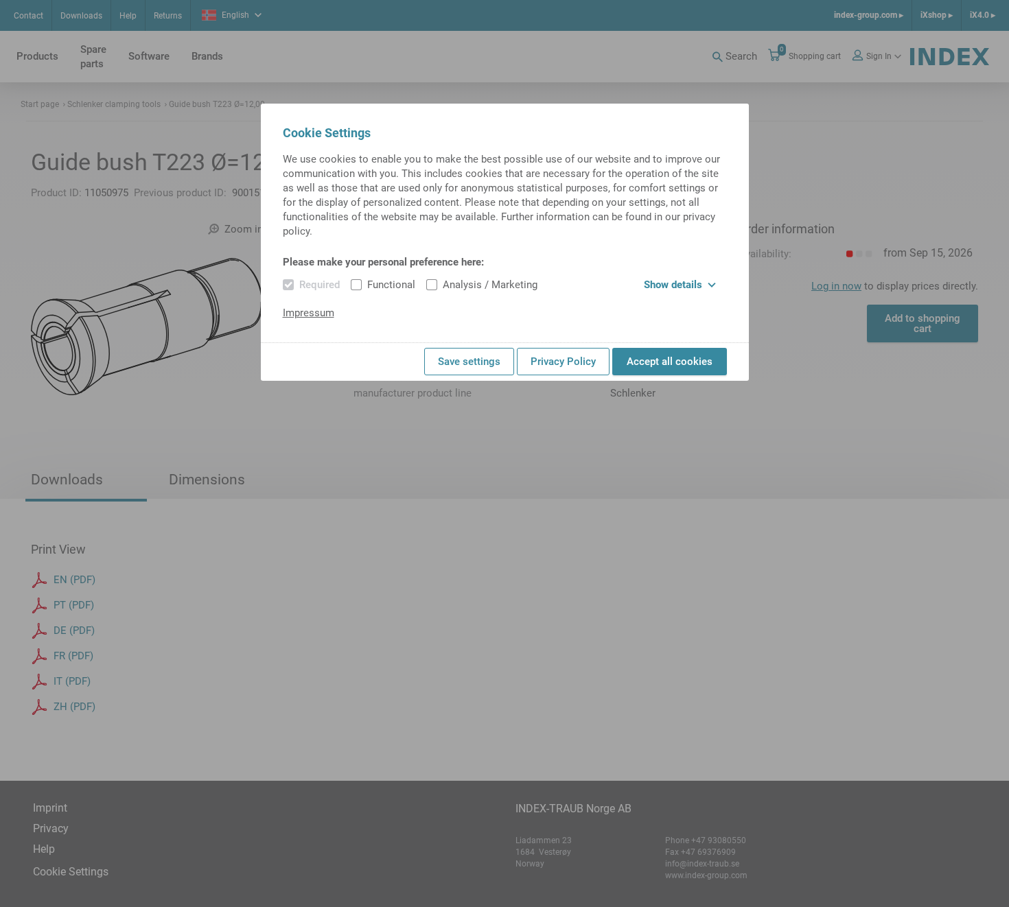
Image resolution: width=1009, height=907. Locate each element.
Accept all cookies (669, 361)
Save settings (469, 361)
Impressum (308, 313)
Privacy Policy (563, 361)
